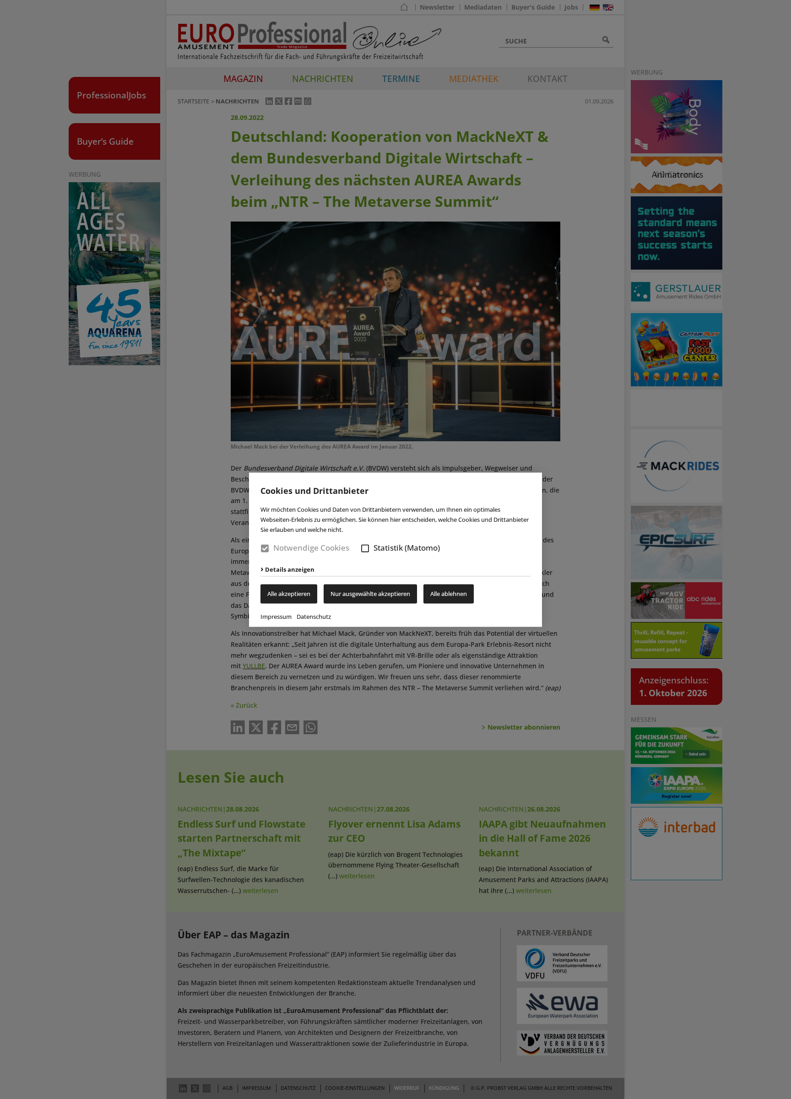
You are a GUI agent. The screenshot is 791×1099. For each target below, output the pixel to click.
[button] (365, 548)
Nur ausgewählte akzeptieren (370, 594)
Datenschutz (314, 616)
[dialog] (395, 549)
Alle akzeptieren (288, 594)
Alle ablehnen (448, 594)
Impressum (276, 616)
